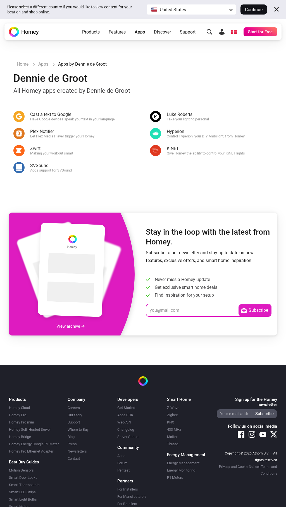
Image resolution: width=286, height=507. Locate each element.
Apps (140, 32)
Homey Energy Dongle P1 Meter (34, 444)
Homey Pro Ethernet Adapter (31, 451)
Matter (172, 437)
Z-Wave (173, 408)
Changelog (125, 429)
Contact (74, 458)
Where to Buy (78, 429)
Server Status (128, 437)
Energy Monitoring (181, 470)
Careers (74, 408)
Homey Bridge (20, 437)
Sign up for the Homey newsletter (256, 402)
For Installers (127, 489)
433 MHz (174, 429)
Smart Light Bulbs (23, 499)
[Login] (222, 32)
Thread (172, 444)
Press (72, 444)
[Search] (209, 32)
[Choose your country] (234, 32)
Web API (124, 422)
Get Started (126, 408)
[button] (191, 9)
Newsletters (77, 451)
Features (117, 32)
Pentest (123, 470)
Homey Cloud (19, 408)
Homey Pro (17, 415)
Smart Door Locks (23, 477)
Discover (162, 32)
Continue (254, 9)
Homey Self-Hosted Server (30, 429)
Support (188, 32)
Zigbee (172, 415)
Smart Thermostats (24, 485)
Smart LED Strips (22, 492)
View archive (68, 326)
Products (91, 32)
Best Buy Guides (24, 462)
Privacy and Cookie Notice (239, 467)
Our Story (75, 415)
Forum (122, 463)
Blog (71, 437)
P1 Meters (175, 477)
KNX (170, 422)
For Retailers (127, 504)
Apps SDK (125, 415)
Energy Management (183, 463)
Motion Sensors (21, 470)
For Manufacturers (132, 496)
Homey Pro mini (21, 422)
